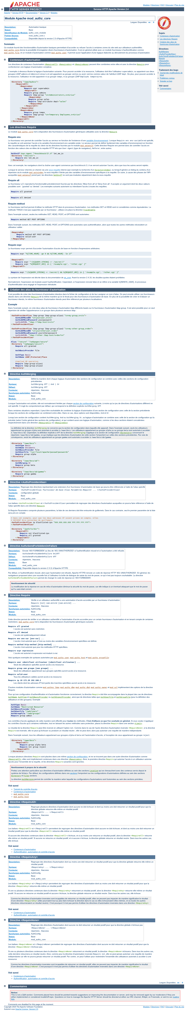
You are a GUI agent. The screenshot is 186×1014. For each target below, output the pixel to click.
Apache (7, 13)
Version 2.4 (44, 13)
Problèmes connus (167, 78)
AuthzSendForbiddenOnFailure (171, 56)
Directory (16, 776)
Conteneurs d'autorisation (170, 36)
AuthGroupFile (123, 697)
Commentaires (165, 89)
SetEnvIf (57, 175)
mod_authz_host (77, 658)
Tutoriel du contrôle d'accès (25, 789)
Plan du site (179, 5)
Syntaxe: (13, 384)
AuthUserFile (107, 697)
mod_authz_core (11, 50)
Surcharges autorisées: (19, 393)
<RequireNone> (165, 65)
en (149, 22)
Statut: (8, 30)
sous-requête (54, 170)
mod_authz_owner (99, 687)
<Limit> (138, 723)
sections (73, 773)
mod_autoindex (36, 172)
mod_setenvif (86, 146)
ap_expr (67, 277)
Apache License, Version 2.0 (26, 1009)
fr (154, 22)
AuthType (22, 697)
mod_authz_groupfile (98, 658)
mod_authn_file (11, 53)
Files (26, 776)
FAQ (162, 5)
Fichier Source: (12, 36)
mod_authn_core (21, 794)
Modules (146, 5)
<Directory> (126, 433)
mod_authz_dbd (83, 687)
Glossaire (169, 5)
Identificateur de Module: (16, 33)
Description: (10, 27)
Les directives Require (168, 39)
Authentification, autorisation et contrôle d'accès (34, 852)
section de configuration (83, 403)
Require (162, 58)
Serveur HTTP (18, 13)
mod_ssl (114, 687)
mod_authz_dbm (67, 687)
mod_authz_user (59, 53)
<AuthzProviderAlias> (167, 54)
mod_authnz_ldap (51, 687)
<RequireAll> (164, 61)
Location (94, 771)
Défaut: (12, 387)
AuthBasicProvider (38, 697)
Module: (12, 399)
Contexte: (13, 390)
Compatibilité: (11, 38)
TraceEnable (89, 210)
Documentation (32, 13)
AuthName (12, 697)
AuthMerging (164, 52)
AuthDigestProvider (61, 697)
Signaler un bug (166, 81)
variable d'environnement (97, 140)
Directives (155, 5)
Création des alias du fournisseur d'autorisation (169, 43)
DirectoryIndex (102, 170)
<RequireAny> (164, 63)
